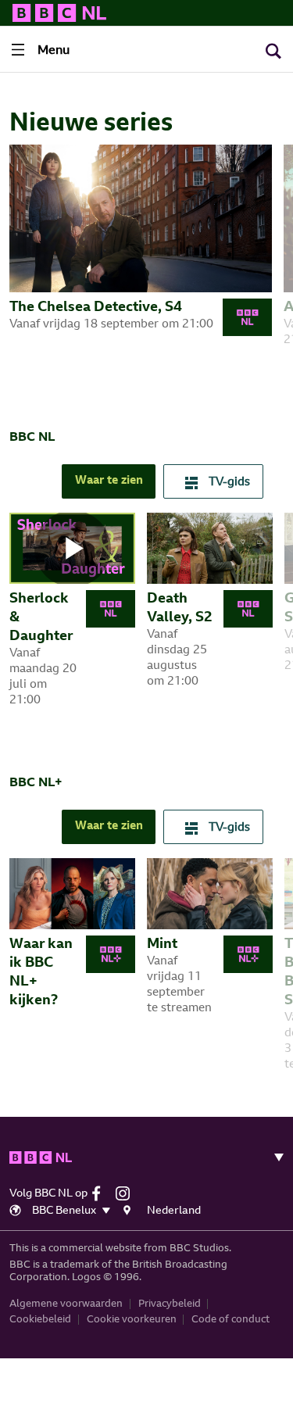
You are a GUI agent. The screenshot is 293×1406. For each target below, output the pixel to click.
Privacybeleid (169, 1304)
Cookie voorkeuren (132, 1320)
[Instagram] (126, 1193)
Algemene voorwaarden (66, 1304)
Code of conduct (230, 1320)
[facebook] (102, 1193)
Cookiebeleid (40, 1320)
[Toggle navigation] (273, 1157)
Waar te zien (109, 481)
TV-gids (227, 482)
